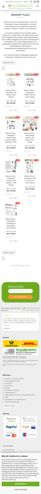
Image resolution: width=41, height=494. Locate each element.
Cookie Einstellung (20, 489)
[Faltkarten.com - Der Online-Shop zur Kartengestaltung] (20, 6)
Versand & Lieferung (12, 390)
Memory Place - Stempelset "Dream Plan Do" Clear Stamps (30, 93)
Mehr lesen (6, 325)
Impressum (9, 386)
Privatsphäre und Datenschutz (15, 399)
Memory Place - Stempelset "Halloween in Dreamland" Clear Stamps (11, 223)
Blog (25, 2)
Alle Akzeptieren (20, 484)
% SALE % (18, 2)
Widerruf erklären (9, 406)
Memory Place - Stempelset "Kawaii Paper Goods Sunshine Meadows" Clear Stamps (11, 137)
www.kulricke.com (9, 452)
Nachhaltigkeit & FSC (12, 381)
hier (4, 365)
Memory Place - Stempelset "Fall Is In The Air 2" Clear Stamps (30, 179)
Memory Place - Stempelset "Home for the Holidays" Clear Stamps (11, 180)
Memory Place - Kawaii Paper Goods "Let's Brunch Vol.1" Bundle (29, 137)
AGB (6, 397)
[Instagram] (34, 2)
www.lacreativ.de (8, 450)
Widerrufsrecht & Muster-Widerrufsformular (20, 395)
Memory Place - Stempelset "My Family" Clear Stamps (11, 93)
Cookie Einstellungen (12, 402)
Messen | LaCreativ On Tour (14, 379)
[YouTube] (38, 2)
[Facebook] (31, 2)
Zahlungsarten (10, 392)
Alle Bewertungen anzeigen (31, 310)
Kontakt (7, 388)
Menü (3, 6)
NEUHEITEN (9, 2)
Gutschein (8, 383)
